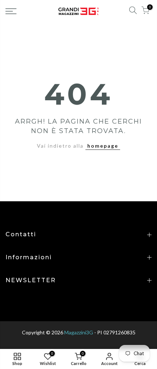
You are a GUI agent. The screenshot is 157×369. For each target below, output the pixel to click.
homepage (102, 146)
